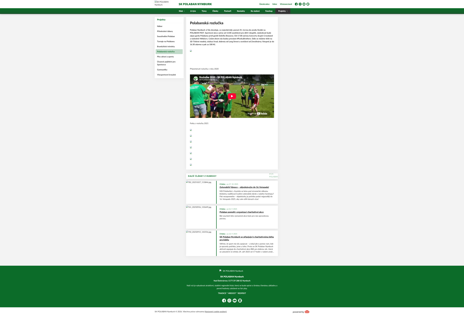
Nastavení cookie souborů (216, 312)
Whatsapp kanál (286, 4)
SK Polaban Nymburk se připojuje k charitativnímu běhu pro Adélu (247, 238)
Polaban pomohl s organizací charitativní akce (242, 212)
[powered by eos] (301, 311)
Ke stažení (255, 11)
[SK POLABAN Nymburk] (195, 4)
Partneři (227, 11)
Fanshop (268, 11)
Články (215, 11)
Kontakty (241, 11)
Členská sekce (264, 4)
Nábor (274, 4)
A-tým (193, 11)
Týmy (204, 11)
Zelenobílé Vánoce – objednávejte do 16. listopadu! (244, 187)
